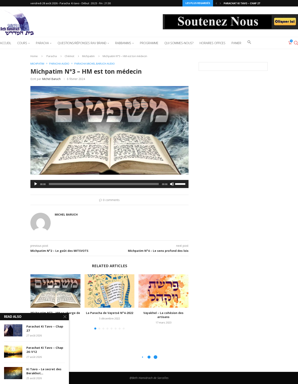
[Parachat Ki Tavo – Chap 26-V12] (13, 352)
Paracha (42, 43)
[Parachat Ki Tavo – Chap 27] (13, 330)
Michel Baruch (51, 79)
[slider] (181, 183)
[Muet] (172, 184)
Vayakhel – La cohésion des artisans (164, 315)
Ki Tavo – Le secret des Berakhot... (43, 371)
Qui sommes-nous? (178, 43)
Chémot (69, 56)
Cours (22, 43)
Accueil (5, 43)
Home (34, 56)
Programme (149, 43)
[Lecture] (36, 184)
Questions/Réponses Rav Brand (82, 43)
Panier (236, 43)
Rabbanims (123, 43)
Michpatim (88, 56)
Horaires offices (212, 43)
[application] (109, 184)
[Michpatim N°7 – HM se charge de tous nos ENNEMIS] (55, 290)
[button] (216, 3)
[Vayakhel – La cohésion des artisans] (163, 290)
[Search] (296, 43)
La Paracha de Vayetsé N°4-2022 (109, 313)
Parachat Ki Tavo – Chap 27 (44, 328)
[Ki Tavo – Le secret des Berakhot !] (13, 373)
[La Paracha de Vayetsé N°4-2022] (110, 290)
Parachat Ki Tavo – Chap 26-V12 (245, 3)
